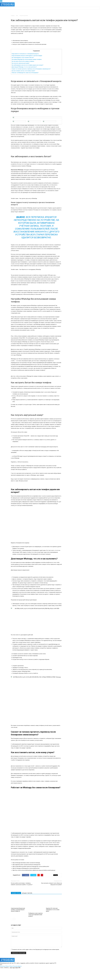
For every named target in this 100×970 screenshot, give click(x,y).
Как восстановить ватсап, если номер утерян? (23, 70)
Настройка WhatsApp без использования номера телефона (27, 59)
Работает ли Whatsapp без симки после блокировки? (25, 72)
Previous (9, 119)
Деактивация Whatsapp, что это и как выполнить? (24, 67)
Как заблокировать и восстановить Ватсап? (23, 57)
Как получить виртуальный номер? (20, 63)
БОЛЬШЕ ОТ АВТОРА (27, 893)
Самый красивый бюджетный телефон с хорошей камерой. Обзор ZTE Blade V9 (18, 910)
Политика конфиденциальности (28, 967)
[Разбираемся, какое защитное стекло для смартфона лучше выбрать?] (36, 904)
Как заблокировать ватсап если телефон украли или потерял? (27, 65)
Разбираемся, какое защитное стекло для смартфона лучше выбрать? (35, 915)
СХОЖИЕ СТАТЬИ (16, 893)
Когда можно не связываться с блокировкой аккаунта (25, 53)
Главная (12, 15)
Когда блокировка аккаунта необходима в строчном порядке (27, 55)
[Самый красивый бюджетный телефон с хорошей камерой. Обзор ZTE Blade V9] (19, 901)
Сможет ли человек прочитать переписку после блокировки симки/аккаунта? (31, 68)
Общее (11, 966)
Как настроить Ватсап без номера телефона (23, 61)
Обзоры (7, 966)
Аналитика (2, 966)
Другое (20, 966)
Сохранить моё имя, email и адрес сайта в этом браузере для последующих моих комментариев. (35, 949)
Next (64, 119)
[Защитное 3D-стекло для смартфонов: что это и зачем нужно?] (54, 901)
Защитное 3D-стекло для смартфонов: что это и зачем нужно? (52, 910)
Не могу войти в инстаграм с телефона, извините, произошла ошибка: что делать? (22, 883)
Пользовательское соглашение (43, 967)
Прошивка (15, 966)
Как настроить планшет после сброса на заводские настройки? (51, 883)
